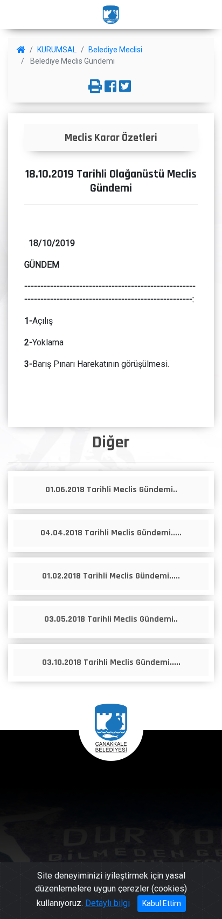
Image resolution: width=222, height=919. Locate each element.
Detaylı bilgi (107, 903)
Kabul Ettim (161, 903)
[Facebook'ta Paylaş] (110, 87)
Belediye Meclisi (115, 49)
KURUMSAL (57, 49)
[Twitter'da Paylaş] (125, 87)
